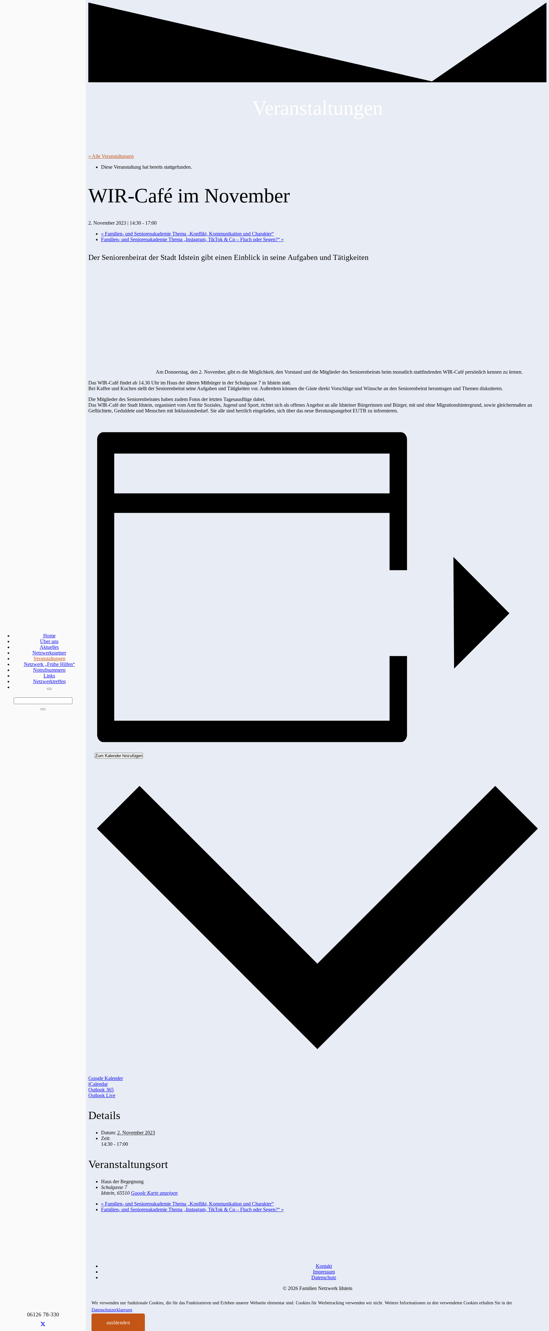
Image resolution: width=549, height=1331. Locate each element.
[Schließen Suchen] (42, 709)
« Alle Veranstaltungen (111, 156)
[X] (42, 1324)
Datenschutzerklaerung (112, 1309)
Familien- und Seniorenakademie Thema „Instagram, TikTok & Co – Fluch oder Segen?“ (192, 239)
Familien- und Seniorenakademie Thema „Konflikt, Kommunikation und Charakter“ (187, 233)
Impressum (324, 1271)
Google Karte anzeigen (154, 1193)
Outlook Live (101, 1095)
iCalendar (98, 1084)
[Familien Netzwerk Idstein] (162, 920)
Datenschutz (323, 1277)
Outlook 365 (101, 1089)
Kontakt (324, 1266)
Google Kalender (105, 1078)
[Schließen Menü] (49, 689)
